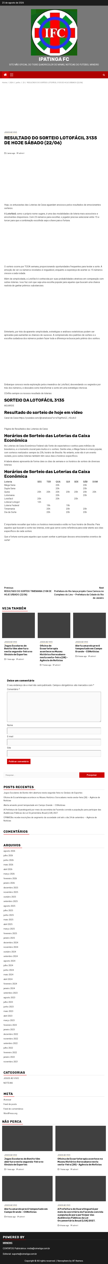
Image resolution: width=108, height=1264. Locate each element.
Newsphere (63, 1260)
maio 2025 (8, 919)
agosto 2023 (9, 997)
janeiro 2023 (9, 1029)
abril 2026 (8, 869)
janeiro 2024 (9, 988)
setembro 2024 (11, 956)
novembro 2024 (11, 947)
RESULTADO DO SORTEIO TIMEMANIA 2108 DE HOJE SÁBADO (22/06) (27, 591)
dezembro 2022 (11, 1034)
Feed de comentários (13, 1109)
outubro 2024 (10, 951)
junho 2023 (9, 1006)
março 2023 (9, 1020)
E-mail (10, 736)
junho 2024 (9, 970)
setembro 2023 (11, 993)
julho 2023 (8, 1002)
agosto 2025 (9, 906)
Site (9, 747)
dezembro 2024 (11, 942)
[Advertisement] (54, 107)
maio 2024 (8, 974)
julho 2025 (8, 910)
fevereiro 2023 (10, 1025)
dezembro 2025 (11, 887)
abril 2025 (8, 924)
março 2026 (9, 874)
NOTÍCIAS (8, 1083)
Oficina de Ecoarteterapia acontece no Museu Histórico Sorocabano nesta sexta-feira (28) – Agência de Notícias (54, 653)
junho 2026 (9, 860)
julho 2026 (8, 855)
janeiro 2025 (9, 938)
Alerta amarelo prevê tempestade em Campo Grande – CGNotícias (88, 648)
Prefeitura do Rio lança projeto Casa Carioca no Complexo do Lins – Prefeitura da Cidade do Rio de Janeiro (79, 592)
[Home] (5, 75)
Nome (10, 725)
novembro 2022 (11, 1038)
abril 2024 (8, 979)
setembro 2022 (11, 1043)
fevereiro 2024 (10, 983)
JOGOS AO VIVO (10, 132)
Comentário (13, 689)
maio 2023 (8, 1011)
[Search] (104, 75)
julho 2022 (8, 1048)
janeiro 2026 (9, 883)
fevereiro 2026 (10, 878)
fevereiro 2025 (10, 933)
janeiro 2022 (9, 1057)
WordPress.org (10, 1113)
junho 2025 (9, 915)
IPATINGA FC (54, 59)
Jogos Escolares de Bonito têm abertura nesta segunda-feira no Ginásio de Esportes (18, 650)
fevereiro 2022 (10, 1052)
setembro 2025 (11, 901)
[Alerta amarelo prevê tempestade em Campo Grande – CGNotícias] (89, 625)
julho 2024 (8, 965)
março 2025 (9, 928)
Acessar (7, 1099)
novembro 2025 (11, 892)
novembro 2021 (11, 1061)
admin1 (22, 153)
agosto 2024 (9, 961)
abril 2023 (8, 1016)
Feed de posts (10, 1104)
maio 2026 (8, 864)
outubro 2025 (10, 897)
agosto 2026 (9, 851)
